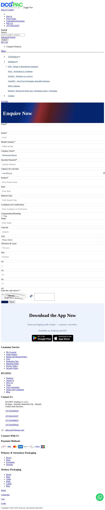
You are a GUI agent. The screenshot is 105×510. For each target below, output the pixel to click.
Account (4, 101)
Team (8, 385)
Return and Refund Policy (16, 357)
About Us (10, 380)
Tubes (8, 479)
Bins (8, 486)
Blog (8, 392)
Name (4, 124)
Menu (3, 51)
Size (2, 252)
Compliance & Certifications (12, 205)
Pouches (9, 464)
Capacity (4, 227)
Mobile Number (8, 142)
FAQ (8, 359)
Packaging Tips (12, 361)
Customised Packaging (15, 21)
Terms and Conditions (15, 390)
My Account (11, 352)
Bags (8, 460)
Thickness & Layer (9, 243)
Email (4, 133)
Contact (11, 96)
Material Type (6, 196)
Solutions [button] (12, 62)
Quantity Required (9, 160)
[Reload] (31, 296)
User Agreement (12, 387)
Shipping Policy (12, 364)
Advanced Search (8, 37)
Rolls (8, 481)
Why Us (9, 23)
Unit (3, 236)
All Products (13, 57)
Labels (9, 484)
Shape (3, 218)
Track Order (11, 19)
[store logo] (12, 7)
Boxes (8, 458)
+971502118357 (12, 26)
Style (3, 187)
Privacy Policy (12, 366)
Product (4, 178)
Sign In (9, 16)
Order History (11, 354)
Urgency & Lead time (10, 169)
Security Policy (12, 368)
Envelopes (10, 462)
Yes (5, 216)
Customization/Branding (11, 213)
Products (9, 378)
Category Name (8, 151)
